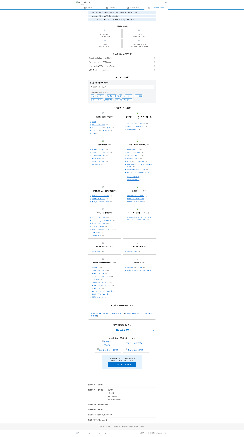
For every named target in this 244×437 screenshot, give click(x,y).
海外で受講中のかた (134, 180)
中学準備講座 (98, 251)
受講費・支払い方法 (100, 273)
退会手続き (131, 267)
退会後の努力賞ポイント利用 (137, 196)
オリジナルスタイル (134, 158)
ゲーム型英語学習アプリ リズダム (104, 229)
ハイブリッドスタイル (135, 155)
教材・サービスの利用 (139, 144)
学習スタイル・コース (100, 161)
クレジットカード (99, 128)
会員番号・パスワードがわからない (99, 70)
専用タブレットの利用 (135, 152)
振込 (111, 128)
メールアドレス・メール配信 (102, 152)
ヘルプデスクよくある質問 (122, 364)
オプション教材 (104, 213)
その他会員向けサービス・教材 (138, 169)
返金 (95, 133)
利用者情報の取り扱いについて (97, 420)
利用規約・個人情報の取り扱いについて (100, 415)
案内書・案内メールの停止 (101, 294)
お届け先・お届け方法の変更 (102, 202)
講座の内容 (97, 279)
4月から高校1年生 (139, 246)
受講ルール (97, 267)
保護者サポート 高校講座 (95, 409)
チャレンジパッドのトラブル (137, 126)
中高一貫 (128, 313)
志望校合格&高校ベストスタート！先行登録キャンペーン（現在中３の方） (139, 219)
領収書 (108, 130)
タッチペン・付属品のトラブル (137, 123)
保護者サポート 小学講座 (95, 385)
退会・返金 (139, 262)
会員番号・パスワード (100, 149)
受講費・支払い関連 (105, 117)
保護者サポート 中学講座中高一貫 (98, 404)
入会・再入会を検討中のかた (105, 262)
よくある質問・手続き (157, 7)
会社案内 (142, 433)
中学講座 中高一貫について (102, 282)
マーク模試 (142, 161)
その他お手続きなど (134, 177)
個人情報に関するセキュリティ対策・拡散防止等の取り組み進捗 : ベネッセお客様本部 (122, 426)
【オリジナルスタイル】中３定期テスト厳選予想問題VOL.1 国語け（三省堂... (115, 12)
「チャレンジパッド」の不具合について (101, 62)
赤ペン (130, 161)
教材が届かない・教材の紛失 (105, 191)
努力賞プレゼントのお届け (136, 202)
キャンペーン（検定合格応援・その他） (139, 173)
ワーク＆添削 (97, 232)
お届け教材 (112, 7)
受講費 (95, 122)
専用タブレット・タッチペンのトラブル (139, 118)
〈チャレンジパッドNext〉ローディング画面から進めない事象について (113, 19)
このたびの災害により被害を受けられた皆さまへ (106, 16)
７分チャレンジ (98, 235)
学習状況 (89, 7)
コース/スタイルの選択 (100, 270)
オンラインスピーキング (101, 218)
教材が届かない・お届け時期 (102, 196)
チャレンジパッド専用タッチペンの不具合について (104, 66)
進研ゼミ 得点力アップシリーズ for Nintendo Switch (139, 165)
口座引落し (97, 130)
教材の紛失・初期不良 (100, 199)
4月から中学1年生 (104, 246)
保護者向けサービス (134, 149)
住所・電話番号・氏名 (100, 155)
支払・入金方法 (98, 158)
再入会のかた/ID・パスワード (102, 276)
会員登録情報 (104, 144)
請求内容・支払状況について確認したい (101, 58)
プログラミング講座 (100, 226)
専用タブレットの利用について (103, 285)
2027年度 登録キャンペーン (139, 213)
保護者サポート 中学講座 (95, 390)
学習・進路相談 (135, 7)
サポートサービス (133, 129)
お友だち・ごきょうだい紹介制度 (103, 291)
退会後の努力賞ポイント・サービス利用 (139, 271)
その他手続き (97, 164)
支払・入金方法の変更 (100, 125)
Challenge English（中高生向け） (103, 221)
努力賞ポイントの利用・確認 (137, 199)
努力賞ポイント (139, 191)
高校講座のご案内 (133, 251)
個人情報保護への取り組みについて (157, 433)
